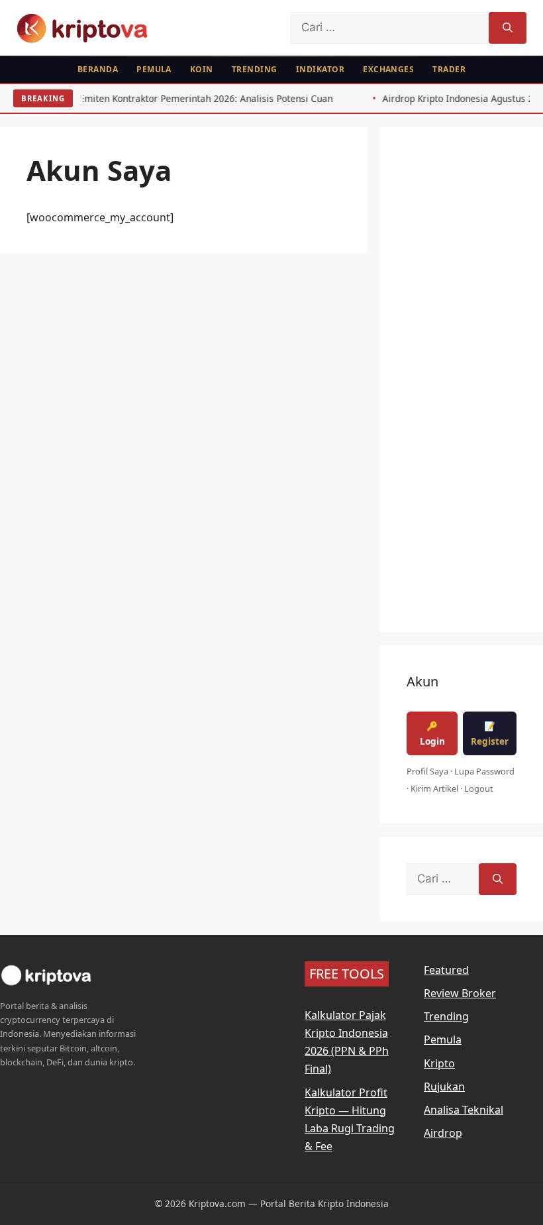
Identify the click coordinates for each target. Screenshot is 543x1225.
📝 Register (490, 733)
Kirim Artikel (434, 788)
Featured (446, 970)
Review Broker (460, 993)
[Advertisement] (462, 389)
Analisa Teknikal (463, 1109)
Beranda (97, 69)
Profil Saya (427, 771)
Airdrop (443, 1133)
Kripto (439, 1063)
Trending (254, 69)
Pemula (154, 69)
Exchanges (388, 69)
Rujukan (444, 1086)
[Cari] (507, 28)
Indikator (320, 69)
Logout (478, 788)
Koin (201, 69)
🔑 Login (432, 733)
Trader (449, 69)
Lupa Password (484, 771)
